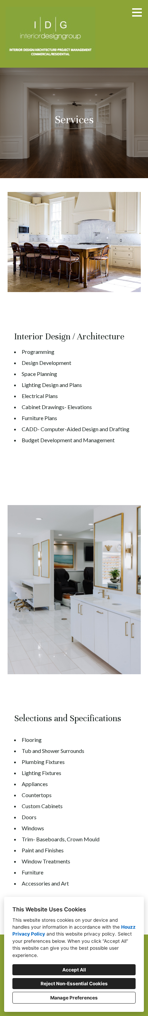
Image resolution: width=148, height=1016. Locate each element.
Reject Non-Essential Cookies (74, 983)
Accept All (74, 970)
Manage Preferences (74, 997)
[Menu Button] (137, 12)
